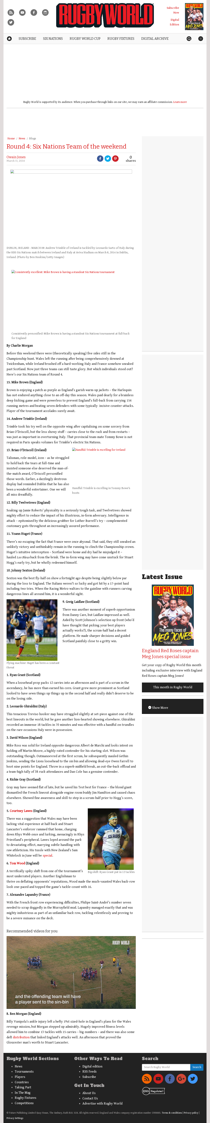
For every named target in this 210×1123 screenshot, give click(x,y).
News (22, 138)
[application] (71, 972)
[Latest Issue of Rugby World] (194, 16)
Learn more (180, 102)
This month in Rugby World (172, 687)
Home (11, 138)
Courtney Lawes (21, 811)
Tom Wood (17, 863)
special (47, 856)
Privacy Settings (15, 1118)
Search (197, 1067)
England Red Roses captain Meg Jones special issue (170, 653)
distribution (21, 1037)
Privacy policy (191, 1113)
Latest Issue (162, 577)
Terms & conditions (172, 1113)
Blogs (32, 138)
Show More (159, 708)
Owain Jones (16, 157)
